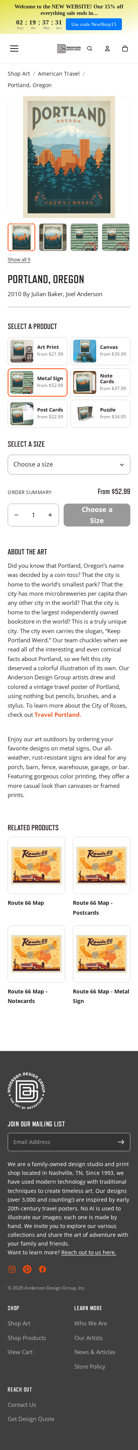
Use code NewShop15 (94, 24)
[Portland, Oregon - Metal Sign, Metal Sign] (53, 237)
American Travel (59, 73)
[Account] (107, 48)
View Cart (20, 1352)
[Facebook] (42, 1269)
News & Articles (94, 1352)
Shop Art (19, 73)
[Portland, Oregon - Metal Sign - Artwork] (21, 237)
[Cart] (125, 48)
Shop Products (27, 1337)
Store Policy (89, 1366)
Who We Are (90, 1323)
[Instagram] (12, 1269)
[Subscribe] (121, 1142)
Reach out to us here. (88, 1252)
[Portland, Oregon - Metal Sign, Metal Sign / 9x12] (84, 237)
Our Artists (88, 1337)
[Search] (89, 48)
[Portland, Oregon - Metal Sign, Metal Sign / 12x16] (116, 237)
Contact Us (22, 1404)
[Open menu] (14, 48)
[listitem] (37, 351)
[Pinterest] (27, 1269)
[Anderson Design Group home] (69, 48)
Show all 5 (19, 259)
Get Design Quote (31, 1418)
